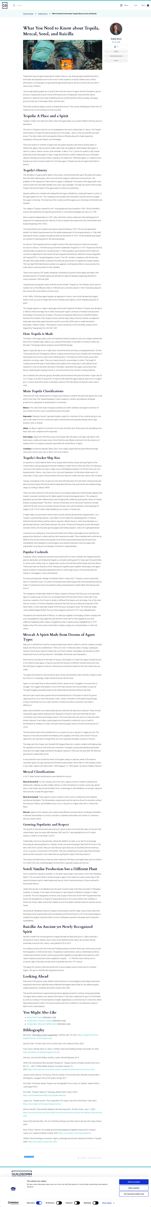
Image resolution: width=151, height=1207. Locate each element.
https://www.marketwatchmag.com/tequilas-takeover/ (44, 1095)
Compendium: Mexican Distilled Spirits (42, 1024)
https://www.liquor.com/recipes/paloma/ (75, 1133)
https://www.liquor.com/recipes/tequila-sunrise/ (42, 1104)
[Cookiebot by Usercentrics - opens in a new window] (13, 1203)
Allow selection (133, 1188)
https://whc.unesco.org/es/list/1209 (42, 1142)
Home (116, 60)
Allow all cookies (134, 1182)
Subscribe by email (116, 56)
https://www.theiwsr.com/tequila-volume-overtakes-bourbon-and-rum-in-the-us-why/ (61, 1069)
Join (135, 5)
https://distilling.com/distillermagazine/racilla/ (41, 1052)
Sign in (143, 5)
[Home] (5, 5)
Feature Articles (28, 13)
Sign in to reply (29, 1156)
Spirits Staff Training (35, 1017)
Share (116, 51)
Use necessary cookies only (134, 1194)
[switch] (59, 1203)
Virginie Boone (42, 13)
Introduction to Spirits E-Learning (40, 1021)
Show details (107, 1203)
